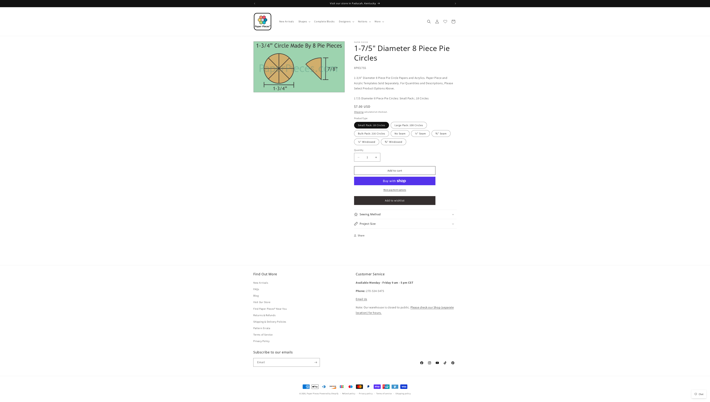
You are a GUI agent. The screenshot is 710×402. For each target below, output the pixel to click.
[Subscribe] (316, 362)
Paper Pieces (313, 393)
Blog (256, 295)
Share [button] (361, 235)
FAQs (256, 289)
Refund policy (348, 393)
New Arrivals (260, 282)
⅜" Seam (441, 133)
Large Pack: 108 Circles (409, 125)
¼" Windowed (366, 141)
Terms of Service (263, 334)
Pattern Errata (261, 328)
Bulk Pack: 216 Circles (371, 133)
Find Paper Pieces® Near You (270, 308)
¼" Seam (420, 133)
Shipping (359, 111)
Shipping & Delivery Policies (269, 321)
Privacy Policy (261, 341)
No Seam (400, 133)
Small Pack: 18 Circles (371, 125)
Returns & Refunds (264, 315)
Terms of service (384, 393)
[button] (304, 21)
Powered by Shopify (329, 393)
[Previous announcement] (255, 3)
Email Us (361, 299)
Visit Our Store (262, 302)
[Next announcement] (455, 3)
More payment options (394, 189)
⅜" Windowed (393, 141)
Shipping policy (403, 393)
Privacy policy (366, 393)
